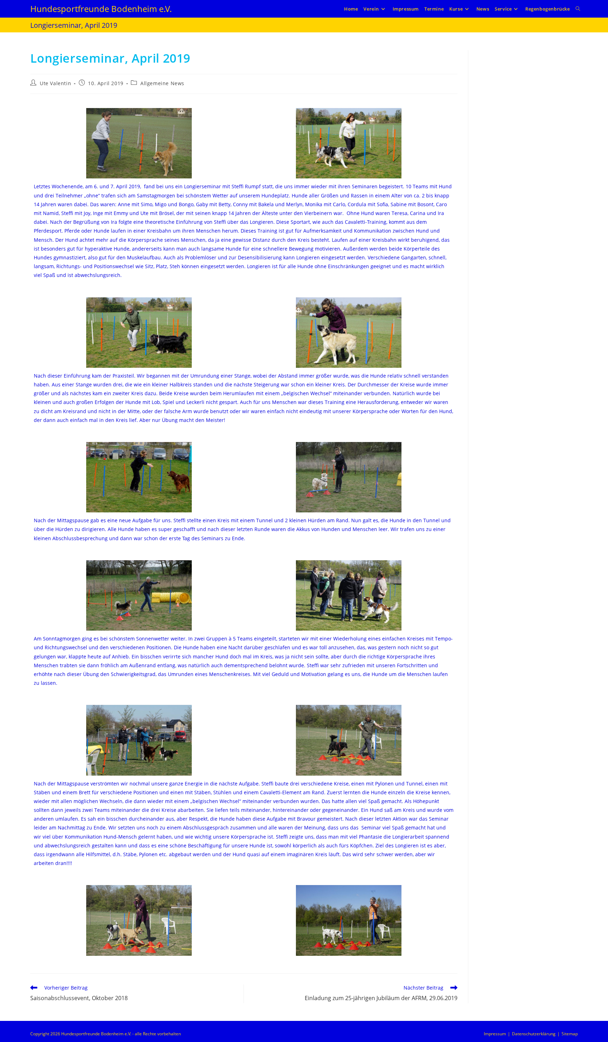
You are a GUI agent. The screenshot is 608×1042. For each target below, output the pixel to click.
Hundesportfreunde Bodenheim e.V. (101, 8)
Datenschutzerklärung (534, 1034)
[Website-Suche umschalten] (578, 9)
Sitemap (570, 1034)
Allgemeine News (162, 83)
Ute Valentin (55, 83)
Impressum (495, 1034)
